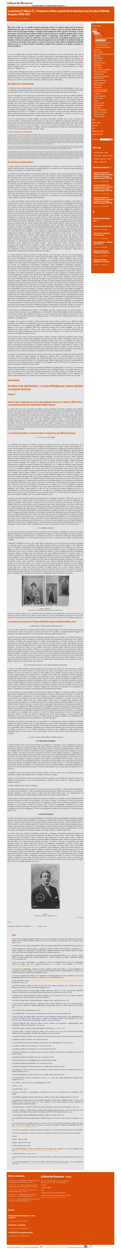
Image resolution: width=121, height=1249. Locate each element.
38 (15, 673)
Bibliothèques (98, 65)
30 (32, 516)
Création (94, 29)
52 (38, 861)
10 (72, 184)
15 (76, 223)
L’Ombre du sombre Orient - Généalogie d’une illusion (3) (101, 252)
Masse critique (96, 123)
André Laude (97, 49)
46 (19, 782)
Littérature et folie (99, 103)
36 (35, 645)
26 (61, 484)
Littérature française (100, 159)
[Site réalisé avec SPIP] (42, 1247)
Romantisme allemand (100, 110)
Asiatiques (18, 6)
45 (12, 769)
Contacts (44, 1185)
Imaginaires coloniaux (100, 80)
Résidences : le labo (97, 131)
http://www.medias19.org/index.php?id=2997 (25, 1127)
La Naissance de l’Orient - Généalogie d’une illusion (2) (101, 260)
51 (13, 849)
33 (59, 567)
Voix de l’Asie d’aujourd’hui (103, 47)
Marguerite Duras (99, 105)
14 (53, 221)
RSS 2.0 (63, 1247)
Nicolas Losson (25, 1236)
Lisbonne (96, 100)
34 (61, 610)
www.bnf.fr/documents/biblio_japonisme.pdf (25, 966)
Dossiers (13, 6)
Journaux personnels (99, 83)
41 (38, 716)
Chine (106, 152)
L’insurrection (98, 87)
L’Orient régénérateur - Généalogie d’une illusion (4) (103, 243)
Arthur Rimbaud (98, 58)
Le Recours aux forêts (99, 96)
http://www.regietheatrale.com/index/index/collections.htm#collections (37, 1150)
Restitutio (95, 125)
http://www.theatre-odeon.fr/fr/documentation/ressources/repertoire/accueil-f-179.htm (57, 980)
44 (31, 765)
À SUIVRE (79, 917)
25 (25, 480)
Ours (42, 1190)
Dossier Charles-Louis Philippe (102, 70)
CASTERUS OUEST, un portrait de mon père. (20, 1232)
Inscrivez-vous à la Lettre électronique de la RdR (55, 1195)
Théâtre (96, 162)
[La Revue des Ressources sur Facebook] (85, 1247)
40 (74, 710)
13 (16, 217)
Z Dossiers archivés (99, 116)
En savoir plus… (62, 1182)
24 (73, 476)
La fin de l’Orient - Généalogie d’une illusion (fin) (101, 234)
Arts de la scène (98, 152)
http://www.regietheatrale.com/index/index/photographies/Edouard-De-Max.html (43, 1163)
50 (39, 845)
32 (20, 557)
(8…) (109, 167)
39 (27, 702)
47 (66, 795)
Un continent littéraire (101, 45)
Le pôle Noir (97, 94)
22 (53, 464)
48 (15, 806)
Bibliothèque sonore (99, 63)
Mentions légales (46, 1187)
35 (64, 634)
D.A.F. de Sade (98, 67)
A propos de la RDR (97, 134)
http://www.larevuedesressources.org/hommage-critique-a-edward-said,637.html (36, 1020)
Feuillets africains (99, 74)
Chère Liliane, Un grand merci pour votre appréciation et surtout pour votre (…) (24, 1181)
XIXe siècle (103, 162)
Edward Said (97, 156)
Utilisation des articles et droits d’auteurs (53, 1193)
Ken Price (34, 926)
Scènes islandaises (99, 114)
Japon (111, 156)
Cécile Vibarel (23, 1221)
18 (35, 314)
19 (36, 419)
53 (55, 915)
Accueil (8, 6)
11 (61, 190)
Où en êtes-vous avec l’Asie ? (103, 43)
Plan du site (54, 1247)
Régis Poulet (105, 229)
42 (27, 729)
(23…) (95, 221)
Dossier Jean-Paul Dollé (100, 72)
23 (12, 468)
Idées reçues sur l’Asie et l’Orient (104, 38)
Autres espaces (98, 60)
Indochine (105, 156)
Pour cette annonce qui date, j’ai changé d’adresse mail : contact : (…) (23, 1190)
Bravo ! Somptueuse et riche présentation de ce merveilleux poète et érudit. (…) (23, 1186)
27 (62, 486)
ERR (93, 128)
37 (20, 671)
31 (26, 538)
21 (72, 458)
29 (79, 498)
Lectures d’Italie (98, 98)
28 (57, 492)
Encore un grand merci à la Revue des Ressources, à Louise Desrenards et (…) (24, 1200)
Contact (47, 1247)
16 (82, 281)
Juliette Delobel (24, 18)
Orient (109, 159)
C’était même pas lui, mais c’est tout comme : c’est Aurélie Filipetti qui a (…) (22, 1195)
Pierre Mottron (25, 1228)
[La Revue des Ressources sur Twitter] (90, 1247)
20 (70, 454)
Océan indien (97, 107)
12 (76, 205)
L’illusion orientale (26, 6)
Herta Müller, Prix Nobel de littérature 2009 (101, 77)
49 (14, 810)
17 (77, 292)
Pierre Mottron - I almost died (16, 1225)
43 (81, 753)
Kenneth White (98, 85)
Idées (93, 120)
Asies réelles (98, 36)
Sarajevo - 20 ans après (100, 112)
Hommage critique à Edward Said (102, 226)
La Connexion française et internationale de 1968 (101, 90)
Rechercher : (95, 139)
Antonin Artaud (98, 52)
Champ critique (96, 26)
